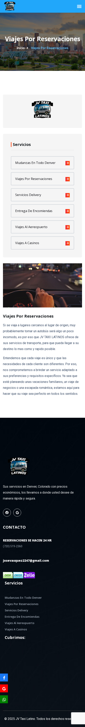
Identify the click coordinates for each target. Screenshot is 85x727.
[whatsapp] (4, 699)
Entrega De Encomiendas (33, 211)
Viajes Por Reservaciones (33, 179)
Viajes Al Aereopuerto (31, 227)
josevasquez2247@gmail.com (26, 560)
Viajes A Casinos (27, 243)
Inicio (21, 48)
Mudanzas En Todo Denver (35, 163)
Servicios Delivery (28, 195)
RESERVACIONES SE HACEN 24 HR (27, 540)
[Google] (4, 688)
